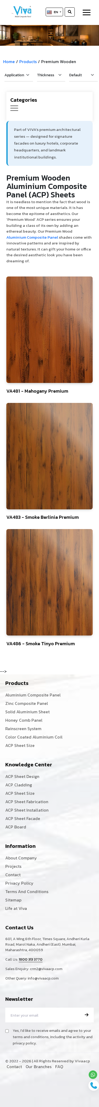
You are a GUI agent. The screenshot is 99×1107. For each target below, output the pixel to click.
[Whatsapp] (93, 1074)
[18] (49, 329)
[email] (86, 1015)
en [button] (56, 11)
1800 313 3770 (31, 959)
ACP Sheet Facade (22, 818)
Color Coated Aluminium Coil (34, 737)
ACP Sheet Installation (27, 810)
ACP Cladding (18, 785)
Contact (13, 875)
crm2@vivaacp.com (46, 969)
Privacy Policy (19, 883)
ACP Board (15, 827)
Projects (13, 866)
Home (9, 61)
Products (28, 61)
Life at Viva (16, 908)
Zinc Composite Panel (26, 703)
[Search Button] (70, 12)
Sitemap (13, 900)
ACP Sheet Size (20, 745)
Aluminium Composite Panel (32, 237)
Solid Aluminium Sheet (27, 712)
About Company (21, 858)
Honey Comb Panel (24, 720)
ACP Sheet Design (22, 776)
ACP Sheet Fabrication (26, 801)
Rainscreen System (23, 728)
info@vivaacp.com (43, 978)
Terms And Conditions (26, 891)
